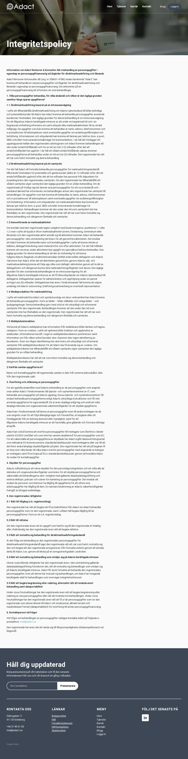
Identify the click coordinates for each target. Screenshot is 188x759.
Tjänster (121, 6)
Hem (109, 6)
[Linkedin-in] (145, 717)
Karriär (134, 6)
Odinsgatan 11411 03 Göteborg (16, 717)
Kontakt (146, 6)
